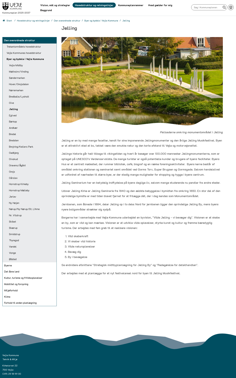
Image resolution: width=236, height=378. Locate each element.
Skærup (13, 227)
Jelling (13, 109)
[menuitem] (55, 5)
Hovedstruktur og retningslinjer (33, 20)
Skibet (12, 221)
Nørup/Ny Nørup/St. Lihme (24, 209)
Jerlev (12, 196)
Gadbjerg (14, 152)
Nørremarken (16, 90)
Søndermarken (17, 77)
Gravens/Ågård (17, 165)
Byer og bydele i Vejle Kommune (101, 20)
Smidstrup (14, 234)
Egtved (13, 115)
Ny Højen (14, 202)
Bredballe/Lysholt (19, 96)
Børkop (13, 121)
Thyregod (14, 240)
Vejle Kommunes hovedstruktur (24, 52)
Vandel (13, 246)
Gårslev (13, 177)
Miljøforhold (11, 290)
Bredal (12, 134)
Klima (7, 296)
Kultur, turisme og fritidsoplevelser (23, 277)
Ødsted (13, 259)
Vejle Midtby (16, 65)
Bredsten (14, 140)
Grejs (12, 171)
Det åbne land (11, 271)
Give (11, 102)
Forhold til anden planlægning (20, 302)
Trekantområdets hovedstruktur (24, 46)
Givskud (13, 159)
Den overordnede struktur (67, 20)
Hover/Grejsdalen (19, 84)
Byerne (8, 265)
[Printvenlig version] (231, 7)
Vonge (12, 252)
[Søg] (224, 7)
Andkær (13, 127)
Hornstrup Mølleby (19, 190)
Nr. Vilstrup (15, 215)
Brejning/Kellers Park (21, 146)
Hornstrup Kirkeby (19, 184)
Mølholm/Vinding (19, 71)
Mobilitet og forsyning (16, 284)
